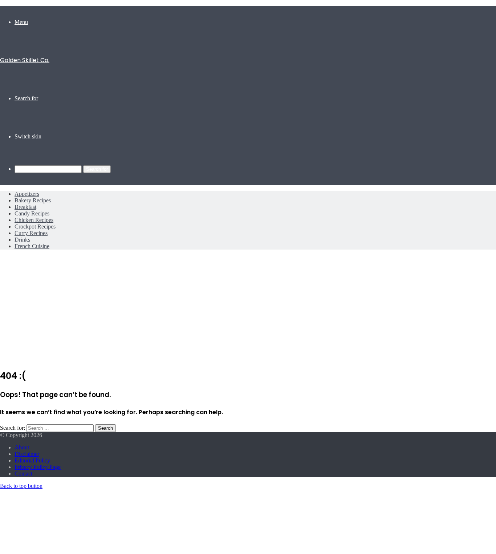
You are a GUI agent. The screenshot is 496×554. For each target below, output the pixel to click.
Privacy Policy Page (38, 467)
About (22, 447)
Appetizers (27, 194)
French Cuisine (32, 246)
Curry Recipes (31, 233)
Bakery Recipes (33, 200)
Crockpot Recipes (35, 226)
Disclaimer (27, 454)
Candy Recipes (32, 213)
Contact (23, 473)
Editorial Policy (32, 460)
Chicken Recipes (34, 220)
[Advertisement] (248, 311)
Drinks (22, 239)
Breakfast (25, 207)
